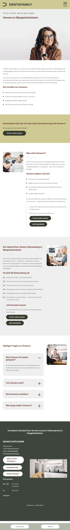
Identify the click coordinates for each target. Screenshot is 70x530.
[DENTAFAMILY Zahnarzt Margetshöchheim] (17, 4)
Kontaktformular (12, 467)
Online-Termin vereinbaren (12, 460)
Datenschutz (39, 505)
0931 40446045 (38, 224)
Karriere (50, 526)
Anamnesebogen (13, 474)
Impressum (30, 505)
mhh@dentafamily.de (12, 453)
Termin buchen (20, 526)
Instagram (6, 495)
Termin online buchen (14, 133)
